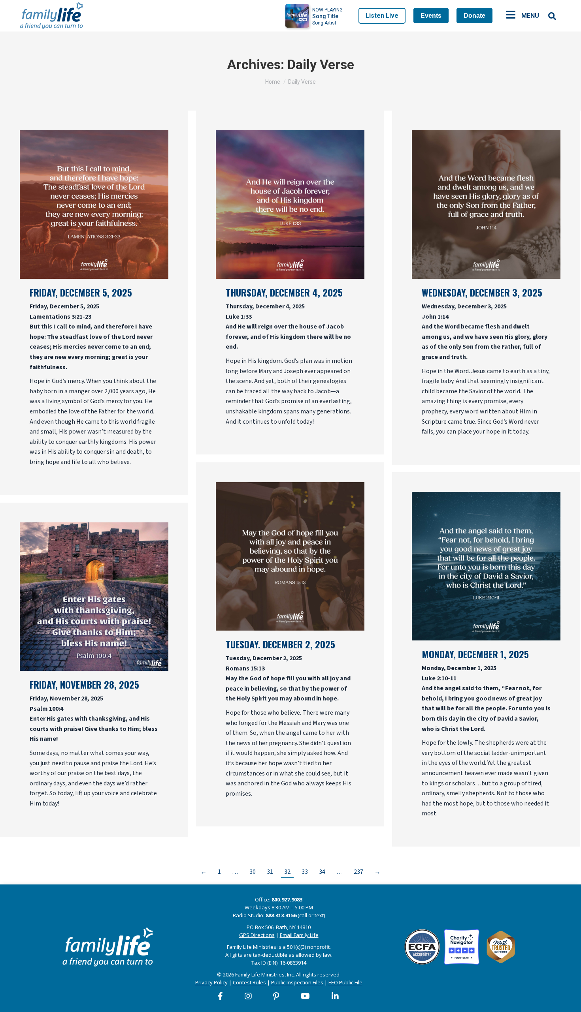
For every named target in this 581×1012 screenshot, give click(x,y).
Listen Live (382, 15)
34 (322, 871)
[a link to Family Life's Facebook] (221, 996)
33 (305, 871)
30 (252, 871)
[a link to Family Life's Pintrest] (276, 996)
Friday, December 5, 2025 (81, 292)
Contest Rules (249, 982)
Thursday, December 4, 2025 (284, 292)
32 (287, 871)
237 (358, 871)
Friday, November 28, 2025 (84, 684)
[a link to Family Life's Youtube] (306, 996)
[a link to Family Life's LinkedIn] (336, 996)
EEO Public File (345, 982)
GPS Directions (257, 935)
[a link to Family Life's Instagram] (249, 996)
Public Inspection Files (297, 982)
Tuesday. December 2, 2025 (280, 644)
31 (270, 871)
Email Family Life (299, 935)
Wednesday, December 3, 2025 (482, 292)
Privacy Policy (211, 982)
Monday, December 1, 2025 (475, 654)
